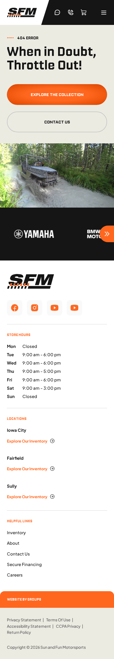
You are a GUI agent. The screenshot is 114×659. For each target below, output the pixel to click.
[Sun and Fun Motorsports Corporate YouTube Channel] (54, 308)
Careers (15, 574)
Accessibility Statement (29, 626)
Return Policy (19, 632)
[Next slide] (107, 234)
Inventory (16, 532)
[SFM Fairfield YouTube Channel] (74, 308)
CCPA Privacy (68, 626)
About (13, 543)
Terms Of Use (58, 619)
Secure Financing (24, 564)
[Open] (103, 12)
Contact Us (57, 122)
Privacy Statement (24, 619)
